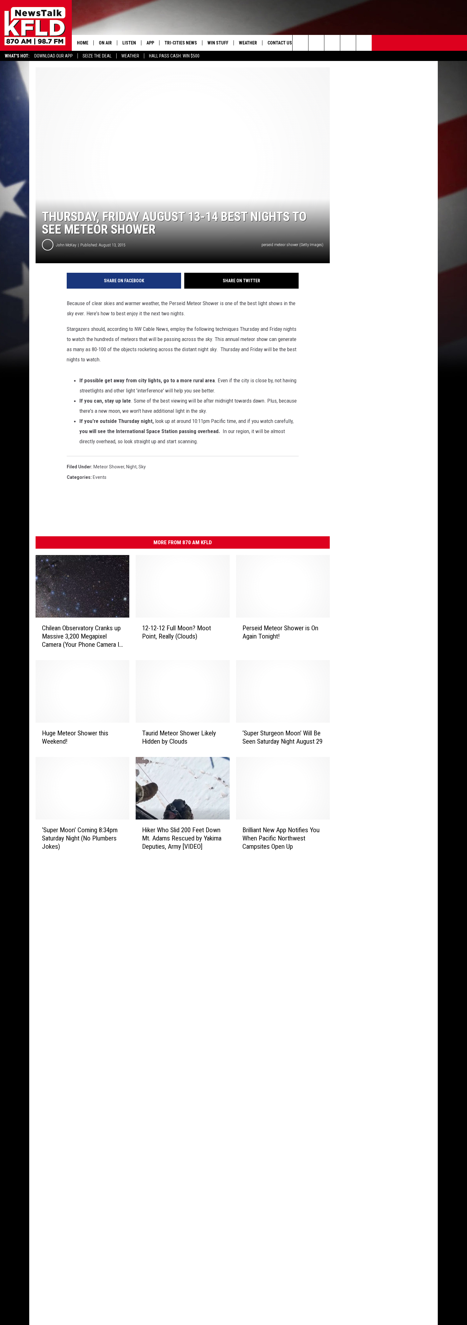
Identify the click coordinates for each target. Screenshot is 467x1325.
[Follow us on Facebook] (332, 43)
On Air (105, 42)
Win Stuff (217, 42)
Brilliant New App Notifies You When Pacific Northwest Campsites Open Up (281, 838)
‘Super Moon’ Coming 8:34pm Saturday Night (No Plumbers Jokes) (80, 838)
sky (142, 466)
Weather (130, 55)
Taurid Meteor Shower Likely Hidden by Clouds (179, 737)
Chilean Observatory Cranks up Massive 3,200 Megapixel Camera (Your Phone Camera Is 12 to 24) (82, 636)
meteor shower (108, 466)
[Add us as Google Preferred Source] (316, 43)
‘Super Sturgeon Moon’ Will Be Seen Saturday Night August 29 (282, 737)
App (150, 42)
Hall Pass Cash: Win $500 (174, 55)
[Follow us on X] (364, 43)
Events (99, 477)
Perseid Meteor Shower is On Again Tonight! (280, 632)
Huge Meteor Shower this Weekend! (75, 737)
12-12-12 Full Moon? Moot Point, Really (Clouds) (176, 632)
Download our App (53, 55)
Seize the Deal (97, 55)
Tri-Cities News (181, 42)
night (131, 466)
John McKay (66, 245)
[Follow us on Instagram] (348, 43)
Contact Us (279, 42)
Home (82, 42)
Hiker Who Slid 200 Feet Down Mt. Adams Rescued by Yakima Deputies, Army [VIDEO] (181, 838)
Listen (129, 42)
